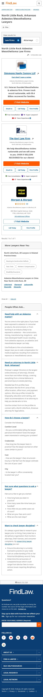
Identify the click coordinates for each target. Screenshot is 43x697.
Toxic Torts (9, 267)
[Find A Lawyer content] (39, 659)
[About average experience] (30, 118)
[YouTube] (11, 638)
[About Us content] (39, 652)
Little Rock (8, 285)
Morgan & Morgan (21, 199)
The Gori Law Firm (19, 138)
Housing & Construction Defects (17, 261)
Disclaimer (22, 691)
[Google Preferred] (4, 645)
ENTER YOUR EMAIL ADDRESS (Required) (16, 620)
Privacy (12, 691)
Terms (4, 691)
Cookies (32, 691)
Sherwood (18, 285)
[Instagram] (25, 638)
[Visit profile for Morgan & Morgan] (21, 192)
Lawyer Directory (7, 9)
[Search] (39, 3)
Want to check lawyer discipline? (20, 525)
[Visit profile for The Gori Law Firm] (21, 130)
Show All (5, 299)
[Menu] (3, 3)
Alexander (17, 287)
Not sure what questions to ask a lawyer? (20, 487)
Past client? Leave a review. (21, 77)
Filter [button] (6, 27)
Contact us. (22, 609)
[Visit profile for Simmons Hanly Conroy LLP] (21, 65)
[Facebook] (4, 638)
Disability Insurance (13, 272)
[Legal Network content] (39, 679)
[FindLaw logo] (12, 3)
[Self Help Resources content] (39, 666)
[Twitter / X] (18, 638)
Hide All (13, 299)
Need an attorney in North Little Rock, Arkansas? (20, 363)
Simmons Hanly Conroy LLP (20, 73)
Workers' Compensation (26, 267)
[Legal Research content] (39, 672)
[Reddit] (32, 638)
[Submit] (39, 624)
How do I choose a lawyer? (17, 418)
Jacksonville (28, 285)
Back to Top (22, 582)
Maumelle (7, 287)
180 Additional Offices (22, 216)
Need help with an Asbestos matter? (18, 315)
